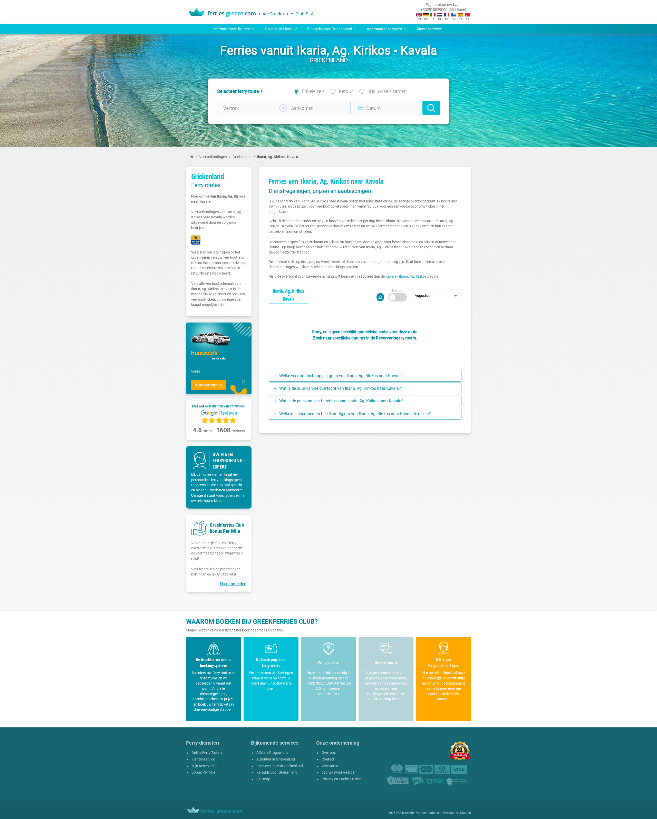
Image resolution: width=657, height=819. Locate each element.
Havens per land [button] (279, 29)
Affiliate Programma (272, 752)
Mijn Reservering (204, 766)
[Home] (192, 157)
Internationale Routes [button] (232, 29)
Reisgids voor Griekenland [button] (330, 29)
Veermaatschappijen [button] (385, 29)
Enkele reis (313, 91)
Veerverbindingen (213, 157)
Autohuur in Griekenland (275, 759)
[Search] (431, 108)
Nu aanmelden (233, 583)
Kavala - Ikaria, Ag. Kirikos (406, 276)
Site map (263, 779)
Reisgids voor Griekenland (276, 772)
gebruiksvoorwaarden (339, 772)
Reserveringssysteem (396, 338)
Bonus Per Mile (203, 772)
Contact (328, 759)
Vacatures (330, 766)
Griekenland (242, 157)
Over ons (329, 752)
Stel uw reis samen (387, 91)
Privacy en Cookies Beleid (342, 779)
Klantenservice (429, 29)
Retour (346, 91)
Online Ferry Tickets (207, 752)
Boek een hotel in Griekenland (279, 766)
